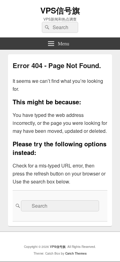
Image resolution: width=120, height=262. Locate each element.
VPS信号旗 (60, 10)
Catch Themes (76, 253)
